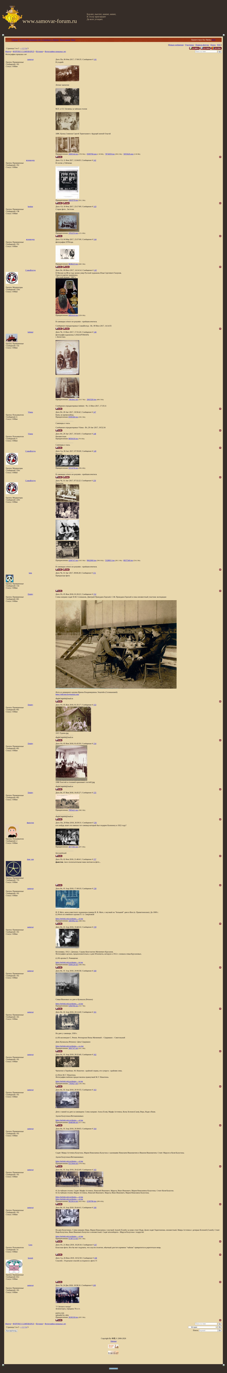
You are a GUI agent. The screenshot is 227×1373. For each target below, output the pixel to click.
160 (95, 971)
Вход (73, 40)
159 (95, 927)
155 (94, 793)
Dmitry (30, 594)
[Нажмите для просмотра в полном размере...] (67, 81)
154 (94, 744)
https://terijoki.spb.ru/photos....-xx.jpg (69, 1046)
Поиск (213, 45)
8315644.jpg (73, 1163)
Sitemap (114, 1341)
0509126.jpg (73, 965)
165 (95, 1170)
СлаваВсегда (30, 270)
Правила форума (202, 45)
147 (94, 412)
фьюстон (30, 823)
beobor (30, 207)
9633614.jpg (73, 1201)
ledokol (30, 332)
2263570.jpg (73, 200)
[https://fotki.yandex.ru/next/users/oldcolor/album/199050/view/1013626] (71, 780)
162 (95, 1055)
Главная (15, 40)
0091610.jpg (73, 315)
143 (95, 207)
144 (95, 239)
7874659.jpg (110, 154)
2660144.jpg (73, 154)
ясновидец (30, 160)
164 (95, 1129)
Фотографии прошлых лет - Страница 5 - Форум (39, 40)
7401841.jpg (73, 399)
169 (94, 1285)
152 (94, 594)
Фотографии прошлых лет (55, 51)
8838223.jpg (73, 264)
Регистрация (65, 40)
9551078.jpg (73, 468)
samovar (30, 59)
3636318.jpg (73, 1317)
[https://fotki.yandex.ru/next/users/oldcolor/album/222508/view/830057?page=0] (73, 731)
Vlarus (30, 412)
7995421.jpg (73, 810)
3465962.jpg (73, 921)
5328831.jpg (110, 560)
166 (95, 1208)
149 (94, 451)
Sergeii (30, 1258)
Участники (189, 45)
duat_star (30, 859)
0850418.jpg (73, 439)
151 (94, 573)
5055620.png (128, 154)
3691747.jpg (73, 1048)
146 (95, 332)
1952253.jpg (73, 233)
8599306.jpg (73, 417)
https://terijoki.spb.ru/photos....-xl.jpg (69, 919)
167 (95, 1245)
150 (94, 481)
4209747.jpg (73, 560)
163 (95, 1090)
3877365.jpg (73, 847)
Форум (8, 51)
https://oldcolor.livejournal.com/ (67, 694)
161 (95, 1012)
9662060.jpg (91, 560)
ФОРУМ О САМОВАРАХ (23, 51)
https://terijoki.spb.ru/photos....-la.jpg (69, 962)
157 (94, 859)
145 (95, 270)
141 (95, 59)
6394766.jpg (73, 1006)
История (39, 51)
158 (95, 889)
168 (95, 1258)
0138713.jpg (73, 1238)
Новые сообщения (176, 45)
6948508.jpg (73, 1122)
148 (94, 434)
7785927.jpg (73, 1083)
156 (95, 823)
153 (94, 705)
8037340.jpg (128, 560)
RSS (213, 40)
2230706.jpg (91, 1201)
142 (94, 160)
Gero (30, 1245)
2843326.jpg (91, 399)
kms (30, 573)
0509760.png (92, 154)
